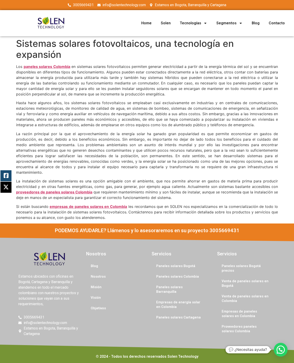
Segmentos (226, 23)
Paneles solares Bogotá (175, 266)
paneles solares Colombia (47, 66)
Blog (256, 23)
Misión (96, 287)
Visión (96, 298)
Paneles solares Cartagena (178, 317)
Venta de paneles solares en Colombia (245, 298)
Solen (166, 23)
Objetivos (98, 308)
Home (146, 23)
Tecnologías (190, 23)
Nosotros (98, 276)
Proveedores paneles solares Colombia (239, 328)
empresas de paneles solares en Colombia (88, 206)
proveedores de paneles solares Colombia (54, 192)
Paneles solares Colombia (177, 276)
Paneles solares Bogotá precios (241, 268)
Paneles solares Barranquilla (169, 289)
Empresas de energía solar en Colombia (178, 304)
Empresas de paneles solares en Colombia (239, 313)
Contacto (277, 23)
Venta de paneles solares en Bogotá (245, 283)
